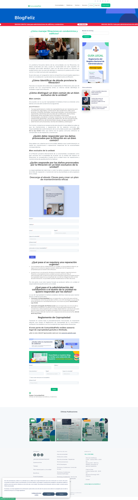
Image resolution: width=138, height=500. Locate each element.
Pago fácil (97, 5)
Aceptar (49, 494)
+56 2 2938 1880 (88, 454)
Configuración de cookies (7, 498)
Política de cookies (62, 456)
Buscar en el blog (87, 30)
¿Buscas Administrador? (41, 459)
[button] (59, 5)
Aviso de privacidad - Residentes (65, 459)
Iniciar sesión (105, 5)
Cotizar (91, 5)
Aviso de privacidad (62, 454)
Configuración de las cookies (36, 493)
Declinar (61, 494)
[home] (34, 5)
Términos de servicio (62, 462)
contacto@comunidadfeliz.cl (92, 484)
